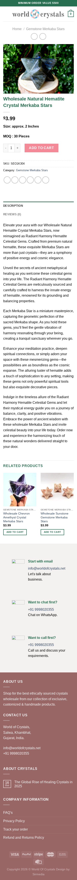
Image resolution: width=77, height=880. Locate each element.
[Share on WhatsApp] (7, 179)
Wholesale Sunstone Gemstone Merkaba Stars (54, 517)
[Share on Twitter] (22, 179)
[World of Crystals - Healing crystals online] (38, 14)
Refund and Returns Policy (23, 837)
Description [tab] (13, 205)
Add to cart (41, 148)
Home (17, 29)
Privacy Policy (14, 821)
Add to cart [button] (15, 532)
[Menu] (5, 14)
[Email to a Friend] (30, 179)
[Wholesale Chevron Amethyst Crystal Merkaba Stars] (19, 489)
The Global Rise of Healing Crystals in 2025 (43, 784)
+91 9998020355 (41, 609)
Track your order (15, 829)
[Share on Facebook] (14, 179)
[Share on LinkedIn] (45, 179)
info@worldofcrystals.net (46, 568)
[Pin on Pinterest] (37, 179)
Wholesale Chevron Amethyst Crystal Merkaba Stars (16, 517)
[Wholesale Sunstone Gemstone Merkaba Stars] (57, 489)
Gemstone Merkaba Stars (45, 29)
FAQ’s (8, 812)
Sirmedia (38, 874)
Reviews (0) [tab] (12, 214)
